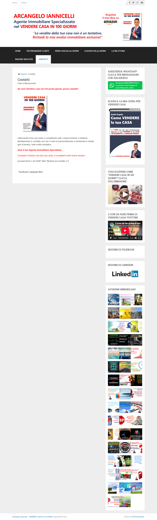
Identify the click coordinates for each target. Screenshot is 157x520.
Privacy (14, 3)
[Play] (111, 238)
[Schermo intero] (139, 238)
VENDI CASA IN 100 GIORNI (67, 51)
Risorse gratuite (24, 59)
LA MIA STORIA (118, 51)
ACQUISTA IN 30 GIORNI (95, 51)
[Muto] (136, 238)
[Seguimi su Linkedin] (125, 278)
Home (18, 51)
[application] (125, 230)
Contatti (43, 59)
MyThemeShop (138, 517)
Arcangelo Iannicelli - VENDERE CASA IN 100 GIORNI (32, 517)
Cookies (24, 3)
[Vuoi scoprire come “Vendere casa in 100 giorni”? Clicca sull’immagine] (125, 203)
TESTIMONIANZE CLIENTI (37, 51)
